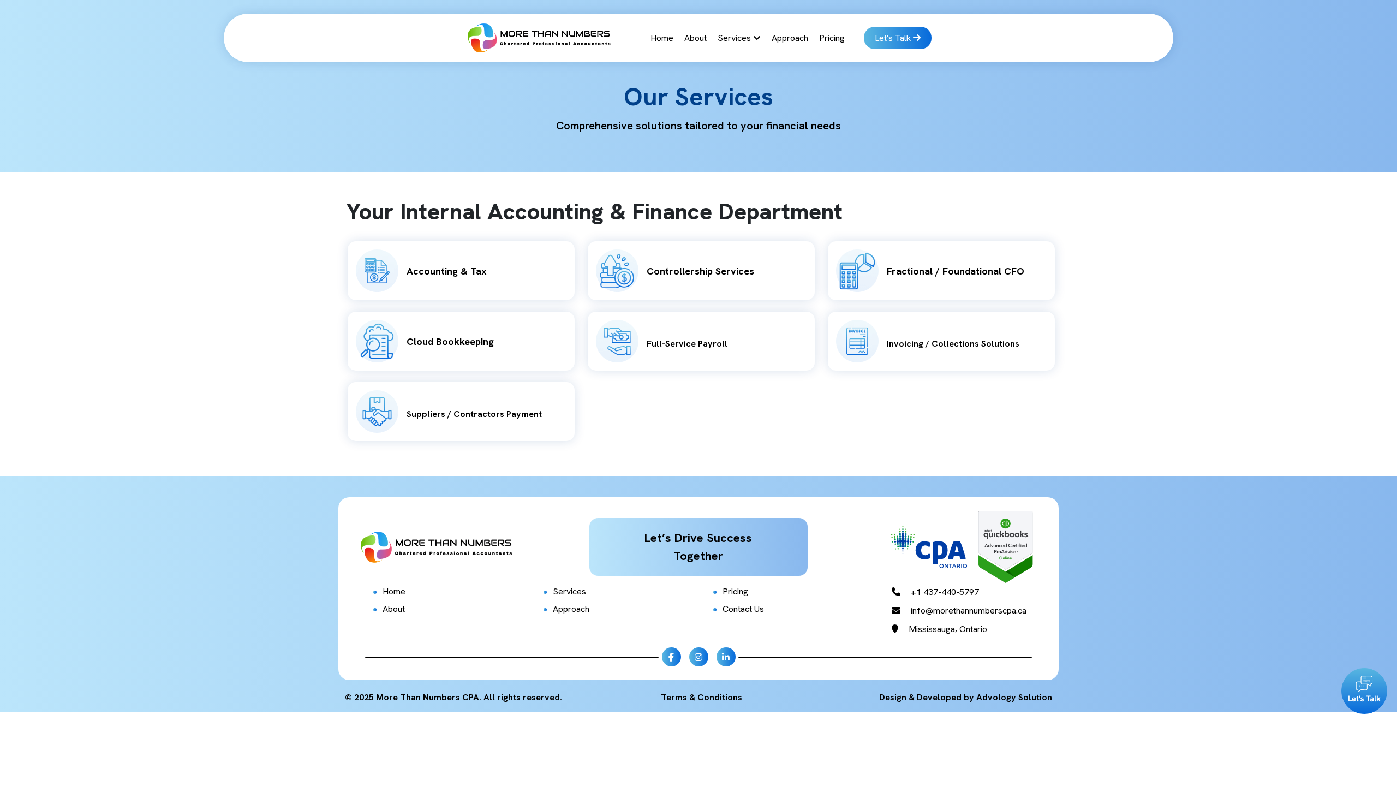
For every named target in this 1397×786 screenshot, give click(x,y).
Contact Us (743, 609)
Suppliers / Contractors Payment (474, 414)
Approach (790, 38)
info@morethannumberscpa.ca (967, 610)
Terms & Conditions (701, 697)
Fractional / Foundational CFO (955, 271)
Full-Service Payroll (687, 343)
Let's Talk (894, 38)
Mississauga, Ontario (946, 629)
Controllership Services (700, 271)
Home (661, 38)
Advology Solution (1014, 697)
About (695, 38)
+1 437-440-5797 (944, 592)
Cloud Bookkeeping (450, 341)
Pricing (832, 38)
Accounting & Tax (447, 271)
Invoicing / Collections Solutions (953, 343)
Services (735, 38)
